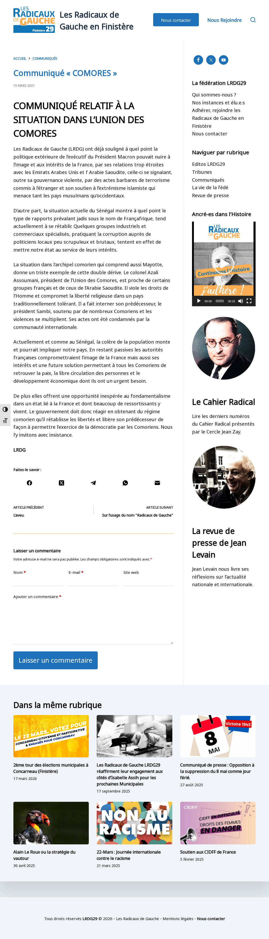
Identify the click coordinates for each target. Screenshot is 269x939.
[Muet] (240, 301)
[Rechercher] (253, 19)
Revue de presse (210, 195)
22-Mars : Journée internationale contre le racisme (129, 854)
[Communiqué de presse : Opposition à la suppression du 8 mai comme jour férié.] (218, 736)
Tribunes (202, 171)
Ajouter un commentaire (37, 596)
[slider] (220, 301)
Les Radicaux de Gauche (137, 918)
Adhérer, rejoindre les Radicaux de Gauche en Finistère (218, 117)
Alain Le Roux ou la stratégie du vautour (44, 854)
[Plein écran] (249, 301)
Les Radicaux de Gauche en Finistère (96, 20)
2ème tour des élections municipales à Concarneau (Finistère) (50, 767)
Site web (131, 572)
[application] (223, 264)
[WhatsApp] (125, 482)
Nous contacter (176, 19)
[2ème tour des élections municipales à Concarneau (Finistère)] (51, 736)
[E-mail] (157, 482)
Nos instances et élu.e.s (218, 102)
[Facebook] (29, 482)
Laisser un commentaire (55, 659)
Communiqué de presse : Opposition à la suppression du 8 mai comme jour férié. (217, 771)
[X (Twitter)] (61, 482)
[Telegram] (93, 482)
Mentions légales (178, 918)
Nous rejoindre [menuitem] (224, 19)
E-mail (76, 572)
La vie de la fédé (210, 187)
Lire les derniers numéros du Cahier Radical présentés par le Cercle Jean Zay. (223, 423)
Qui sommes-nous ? (214, 94)
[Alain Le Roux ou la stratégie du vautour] (51, 823)
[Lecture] (198, 301)
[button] (223, 263)
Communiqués (208, 179)
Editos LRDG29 (208, 163)
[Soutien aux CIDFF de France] (218, 823)
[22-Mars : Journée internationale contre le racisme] (134, 823)
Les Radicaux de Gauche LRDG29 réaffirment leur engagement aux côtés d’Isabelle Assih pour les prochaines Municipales (130, 774)
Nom (19, 572)
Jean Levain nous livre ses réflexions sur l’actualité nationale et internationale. (222, 576)
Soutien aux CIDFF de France (208, 851)
